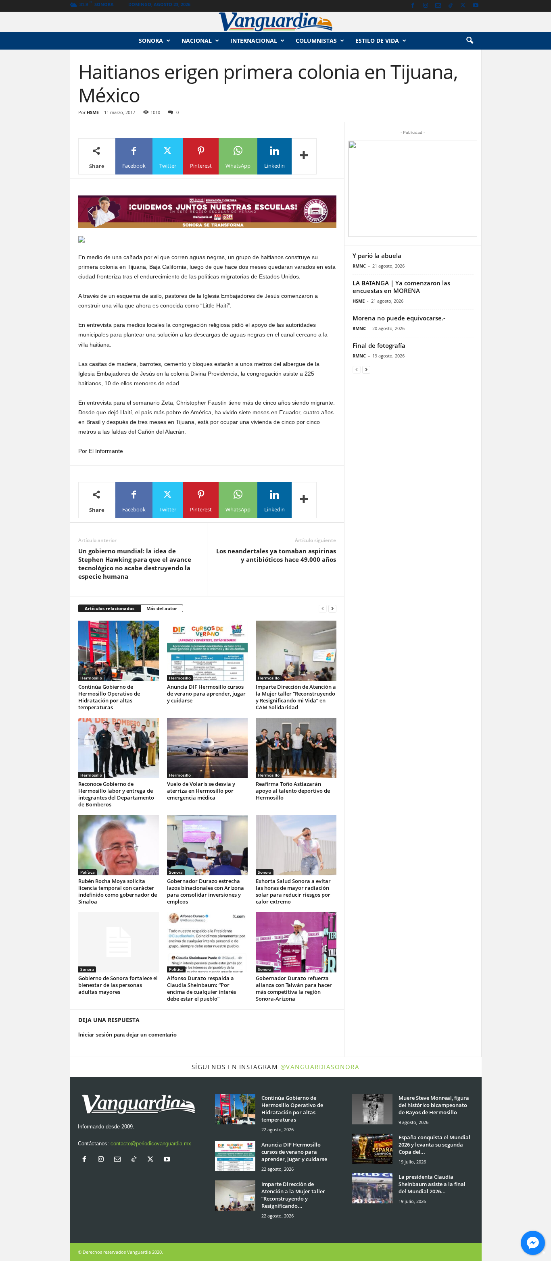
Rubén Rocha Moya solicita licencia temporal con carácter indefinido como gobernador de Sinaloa (117, 891)
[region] (207, 211)
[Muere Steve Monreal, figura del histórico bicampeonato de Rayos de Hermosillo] (372, 1109)
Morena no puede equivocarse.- (399, 318)
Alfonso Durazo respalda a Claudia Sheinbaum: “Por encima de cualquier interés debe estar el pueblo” (201, 988)
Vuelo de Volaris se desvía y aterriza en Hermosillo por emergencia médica (201, 790)
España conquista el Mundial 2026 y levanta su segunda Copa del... (434, 1144)
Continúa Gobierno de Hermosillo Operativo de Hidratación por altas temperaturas (109, 697)
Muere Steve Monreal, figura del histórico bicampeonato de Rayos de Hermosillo (434, 1105)
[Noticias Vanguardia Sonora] (275, 22)
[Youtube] (475, 6)
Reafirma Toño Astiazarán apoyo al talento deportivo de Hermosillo (293, 790)
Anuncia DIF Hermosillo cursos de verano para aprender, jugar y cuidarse (206, 693)
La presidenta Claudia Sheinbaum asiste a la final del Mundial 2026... (432, 1184)
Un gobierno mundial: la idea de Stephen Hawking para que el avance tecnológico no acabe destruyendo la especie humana (134, 563)
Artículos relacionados (109, 608)
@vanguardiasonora (320, 1067)
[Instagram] (425, 6)
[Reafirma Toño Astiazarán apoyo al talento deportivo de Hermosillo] (296, 748)
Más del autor (161, 608)
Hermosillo (91, 678)
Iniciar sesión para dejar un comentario (127, 1035)
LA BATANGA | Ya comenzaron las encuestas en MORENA (401, 287)
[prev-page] (323, 609)
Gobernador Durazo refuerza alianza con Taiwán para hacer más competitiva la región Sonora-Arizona (294, 988)
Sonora (151, 40)
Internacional (253, 40)
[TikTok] (450, 6)
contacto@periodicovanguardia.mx (151, 1144)
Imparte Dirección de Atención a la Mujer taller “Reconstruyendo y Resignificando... (293, 1194)
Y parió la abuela (377, 255)
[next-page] (332, 609)
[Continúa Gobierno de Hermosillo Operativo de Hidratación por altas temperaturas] (118, 651)
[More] (304, 156)
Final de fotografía (379, 345)
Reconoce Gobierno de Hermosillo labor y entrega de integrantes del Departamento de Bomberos (116, 794)
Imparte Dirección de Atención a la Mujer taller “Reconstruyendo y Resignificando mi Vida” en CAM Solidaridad (296, 697)
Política (87, 872)
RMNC (359, 266)
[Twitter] (463, 6)
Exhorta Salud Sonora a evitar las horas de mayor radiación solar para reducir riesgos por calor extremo (293, 891)
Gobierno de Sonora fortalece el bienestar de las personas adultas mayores (118, 984)
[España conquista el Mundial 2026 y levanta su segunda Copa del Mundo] (372, 1149)
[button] (469, 41)
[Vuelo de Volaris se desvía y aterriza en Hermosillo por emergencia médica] (207, 748)
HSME (93, 112)
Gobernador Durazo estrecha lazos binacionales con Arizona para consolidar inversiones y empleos (205, 891)
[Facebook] (413, 6)
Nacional (197, 40)
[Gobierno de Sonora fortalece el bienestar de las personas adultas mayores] (118, 942)
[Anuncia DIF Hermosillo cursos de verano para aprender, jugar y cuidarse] (207, 651)
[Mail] (438, 6)
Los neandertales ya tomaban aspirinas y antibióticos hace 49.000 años (276, 555)
